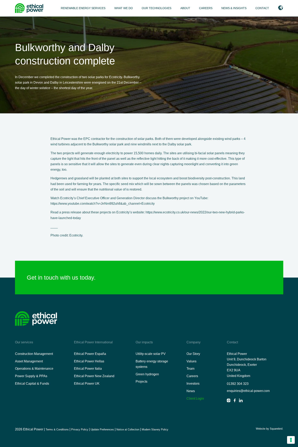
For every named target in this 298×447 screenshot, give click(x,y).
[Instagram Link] (228, 401)
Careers (205, 8)
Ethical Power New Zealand (94, 376)
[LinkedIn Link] (241, 401)
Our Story (193, 353)
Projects (141, 381)
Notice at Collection (127, 429)
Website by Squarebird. (269, 428)
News (191, 391)
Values (191, 361)
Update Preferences (102, 429)
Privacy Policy (79, 429)
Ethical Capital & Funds (32, 383)
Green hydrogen (147, 374)
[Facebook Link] (235, 401)
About (185, 8)
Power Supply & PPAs (31, 376)
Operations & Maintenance (34, 368)
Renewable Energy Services (83, 8)
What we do (123, 8)
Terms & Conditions (57, 429)
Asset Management (29, 361)
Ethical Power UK (87, 383)
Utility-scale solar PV (151, 353)
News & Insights (234, 8)
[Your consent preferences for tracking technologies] (291, 440)
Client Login (195, 398)
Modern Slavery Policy (155, 429)
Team (190, 368)
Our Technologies (156, 8)
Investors (193, 383)
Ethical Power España (90, 353)
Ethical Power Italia (88, 368)
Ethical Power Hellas (89, 361)
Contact (262, 8)
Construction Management (34, 353)
